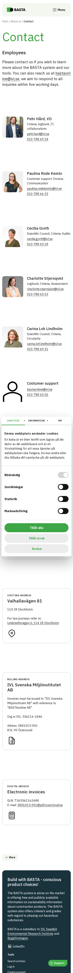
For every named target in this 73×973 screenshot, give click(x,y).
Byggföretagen (17, 938)
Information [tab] (36, 420)
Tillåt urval (36, 538)
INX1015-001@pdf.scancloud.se (40, 805)
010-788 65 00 (37, 394)
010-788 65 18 (37, 244)
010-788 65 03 (37, 294)
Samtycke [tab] (13, 420)
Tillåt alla (36, 528)
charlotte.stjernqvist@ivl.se (45, 289)
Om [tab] (60, 420)
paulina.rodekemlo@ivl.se (44, 188)
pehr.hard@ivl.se (38, 134)
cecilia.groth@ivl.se (40, 239)
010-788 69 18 (37, 139)
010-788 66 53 (37, 194)
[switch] (63, 487)
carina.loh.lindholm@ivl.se (44, 344)
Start (5, 21)
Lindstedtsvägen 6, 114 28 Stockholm (33, 623)
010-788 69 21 (37, 349)
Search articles (16, 961)
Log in (11, 966)
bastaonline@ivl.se (39, 389)
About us (16, 21)
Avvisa (36, 549)
